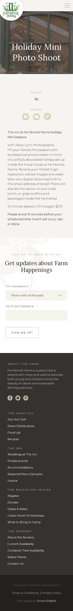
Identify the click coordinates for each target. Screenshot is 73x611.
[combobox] (36, 295)
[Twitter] (17, 398)
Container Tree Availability (25, 550)
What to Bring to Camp (24, 522)
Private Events (17, 461)
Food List (13, 432)
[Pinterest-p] (25, 398)
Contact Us (15, 563)
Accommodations (20, 467)
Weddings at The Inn (22, 454)
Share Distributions (20, 426)
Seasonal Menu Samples (24, 474)
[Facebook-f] (10, 398)
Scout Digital (46, 601)
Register (13, 496)
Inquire (12, 480)
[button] (25, 116)
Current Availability (20, 544)
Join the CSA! (16, 419)
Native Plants (16, 557)
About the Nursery (20, 537)
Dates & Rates (17, 509)
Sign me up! (22, 332)
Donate (12, 502)
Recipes (13, 439)
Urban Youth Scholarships (25, 515)
